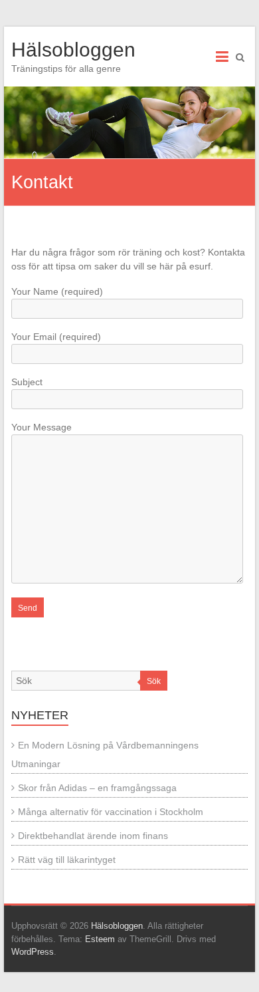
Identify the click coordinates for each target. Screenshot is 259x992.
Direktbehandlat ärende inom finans (93, 835)
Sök (154, 681)
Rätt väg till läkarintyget (67, 859)
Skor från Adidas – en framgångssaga (97, 787)
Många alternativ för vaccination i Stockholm (110, 811)
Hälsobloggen (73, 50)
